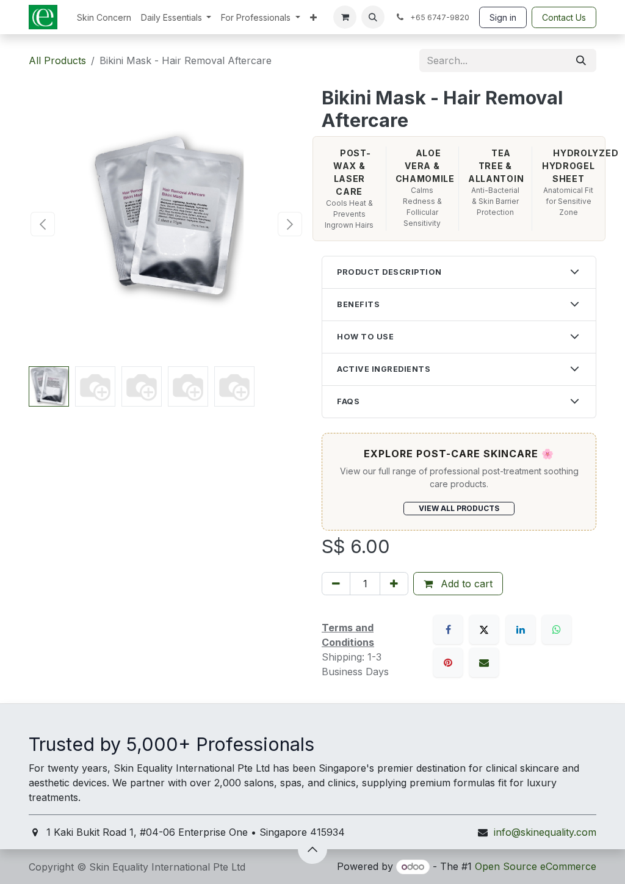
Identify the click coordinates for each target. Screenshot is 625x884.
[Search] (581, 60)
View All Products (459, 508)
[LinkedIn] (520, 629)
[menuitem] (104, 17)
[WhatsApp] (556, 629)
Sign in (503, 17)
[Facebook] (448, 629)
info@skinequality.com (545, 832)
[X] (484, 629)
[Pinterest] (448, 662)
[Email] (484, 662)
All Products (57, 60)
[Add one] (394, 583)
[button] (373, 17)
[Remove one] (336, 583)
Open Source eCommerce (535, 866)
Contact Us (564, 17)
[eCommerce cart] (344, 17)
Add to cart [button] (465, 584)
